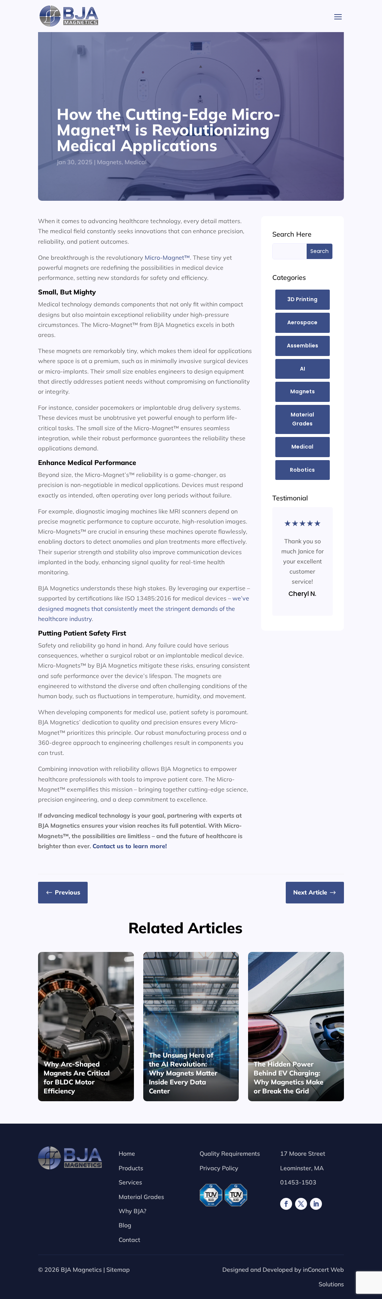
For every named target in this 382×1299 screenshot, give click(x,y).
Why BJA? (132, 1211)
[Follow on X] (301, 1204)
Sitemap (118, 1269)
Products (131, 1168)
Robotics (302, 470)
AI (302, 368)
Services (130, 1182)
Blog (125, 1225)
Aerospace (302, 322)
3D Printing (302, 299)
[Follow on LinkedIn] (316, 1204)
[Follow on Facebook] (286, 1204)
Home (127, 1153)
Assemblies (302, 345)
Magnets (109, 162)
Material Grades (302, 419)
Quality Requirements (230, 1153)
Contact (129, 1239)
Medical (136, 162)
